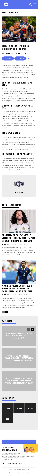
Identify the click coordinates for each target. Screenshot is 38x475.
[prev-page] (3, 312)
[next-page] (6, 312)
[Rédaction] (3, 53)
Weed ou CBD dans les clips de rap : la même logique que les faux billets (19, 335)
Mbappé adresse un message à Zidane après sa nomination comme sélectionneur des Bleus (18, 288)
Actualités (13, 13)
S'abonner (7, 414)
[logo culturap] (6, 4)
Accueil (5, 13)
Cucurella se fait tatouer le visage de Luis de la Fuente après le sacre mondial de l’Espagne (18, 238)
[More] (28, 58)
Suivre (7, 403)
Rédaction (9, 53)
